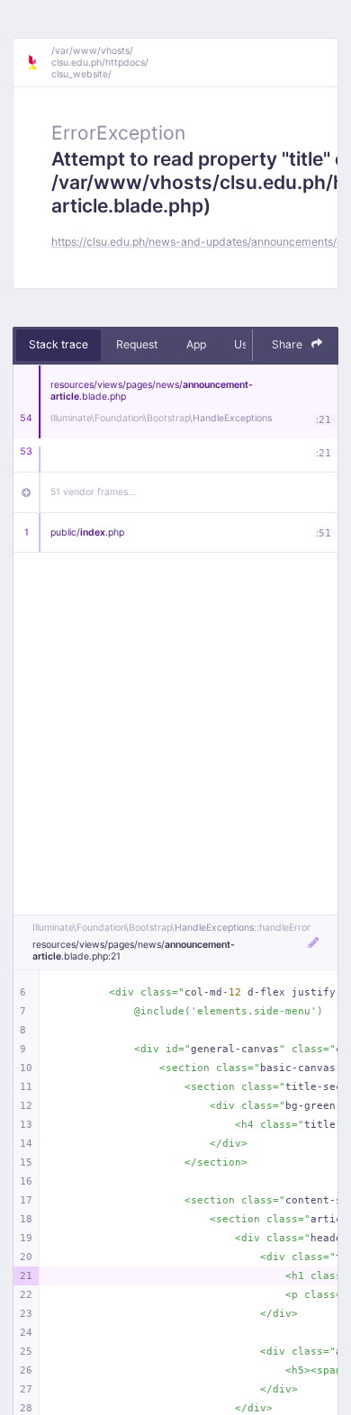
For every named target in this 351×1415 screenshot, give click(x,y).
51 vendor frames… (93, 492)
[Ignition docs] (38, 63)
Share (288, 344)
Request (137, 344)
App (196, 344)
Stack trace (58, 344)
